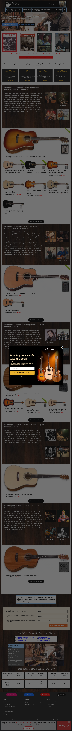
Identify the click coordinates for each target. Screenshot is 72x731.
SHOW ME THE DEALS (22, 373)
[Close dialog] (61, 347)
